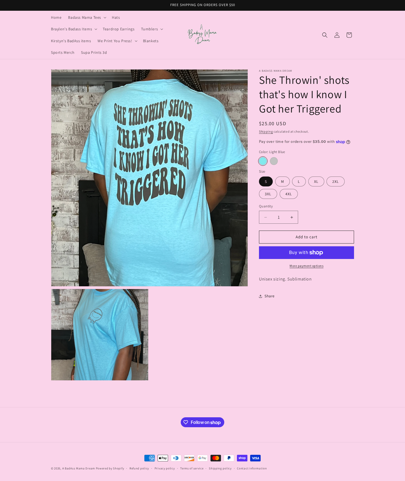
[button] (87, 17)
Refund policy (139, 468)
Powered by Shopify (110, 468)
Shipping (266, 131)
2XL (335, 181)
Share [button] (269, 295)
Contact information (252, 468)
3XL (268, 194)
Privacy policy (165, 468)
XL (316, 181)
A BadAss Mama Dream (78, 468)
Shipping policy (220, 468)
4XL (288, 194)
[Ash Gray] (274, 161)
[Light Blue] (263, 161)
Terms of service (191, 468)
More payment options (306, 266)
